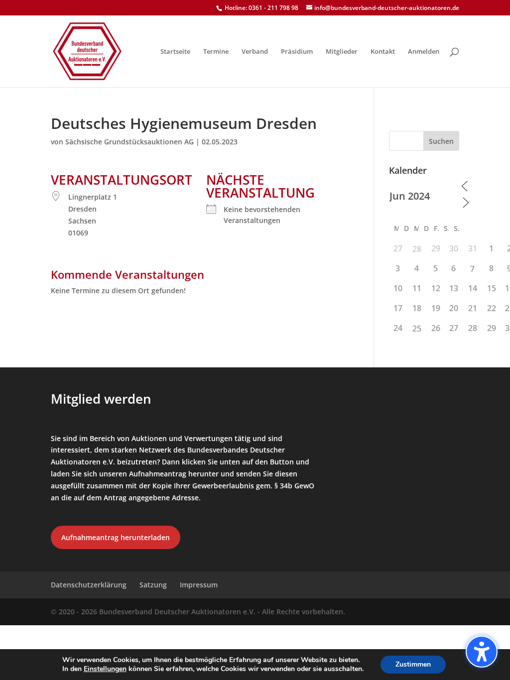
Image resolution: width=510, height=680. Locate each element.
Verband (255, 52)
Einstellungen (105, 669)
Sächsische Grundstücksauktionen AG (129, 141)
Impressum (199, 584)
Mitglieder (342, 52)
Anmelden (423, 52)
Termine (216, 52)
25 (416, 328)
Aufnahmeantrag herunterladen (115, 537)
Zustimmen (413, 664)
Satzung (153, 584)
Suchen (441, 141)
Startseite (175, 52)
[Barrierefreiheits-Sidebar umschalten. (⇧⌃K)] (482, 652)
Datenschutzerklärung (89, 584)
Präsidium (297, 52)
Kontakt (383, 52)
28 (416, 248)
